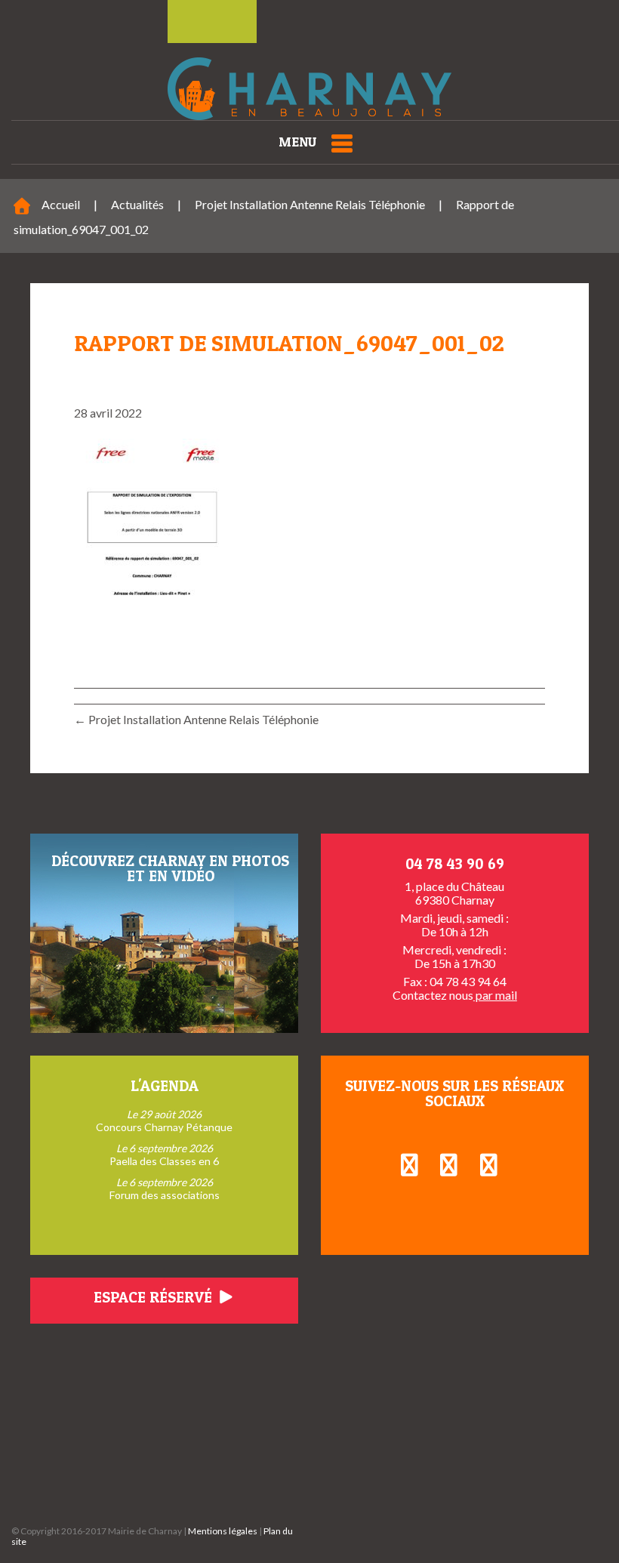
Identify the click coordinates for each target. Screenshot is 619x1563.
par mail (495, 995)
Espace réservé (155, 1297)
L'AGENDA (165, 1086)
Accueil (61, 204)
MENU (297, 142)
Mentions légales (222, 1531)
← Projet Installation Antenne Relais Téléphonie (196, 719)
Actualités (137, 204)
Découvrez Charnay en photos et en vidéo (170, 868)
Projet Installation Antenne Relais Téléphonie (310, 204)
